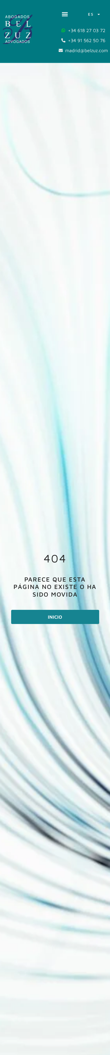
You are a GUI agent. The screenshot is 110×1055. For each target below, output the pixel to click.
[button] (65, 14)
